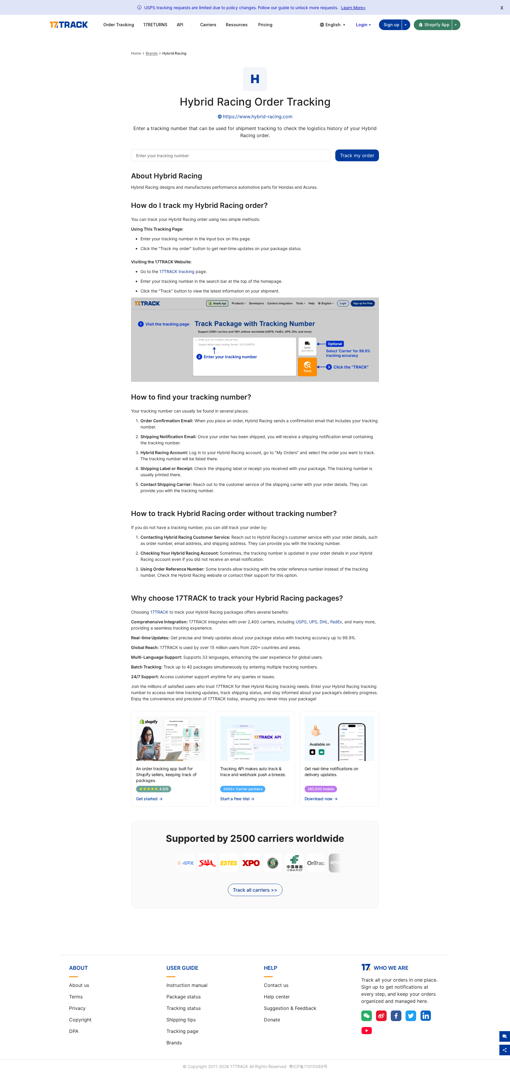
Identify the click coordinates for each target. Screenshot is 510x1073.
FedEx (336, 621)
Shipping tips (181, 1020)
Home (136, 53)
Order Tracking (118, 24)
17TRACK (159, 611)
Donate (272, 1020)
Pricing (265, 24)
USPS (301, 621)
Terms (76, 997)
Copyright (80, 1020)
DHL (324, 621)
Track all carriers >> (255, 890)
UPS (313, 621)
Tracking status (183, 1008)
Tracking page (182, 1031)
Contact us (276, 985)
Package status (183, 997)
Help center (277, 997)
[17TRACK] (69, 25)
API (180, 24)
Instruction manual (186, 985)
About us (79, 985)
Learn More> (353, 7)
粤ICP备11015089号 (308, 1066)
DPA (74, 1031)
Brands (152, 53)
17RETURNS (155, 24)
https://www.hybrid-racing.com (257, 116)
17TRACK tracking (176, 271)
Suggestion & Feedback (290, 1008)
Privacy (77, 1008)
